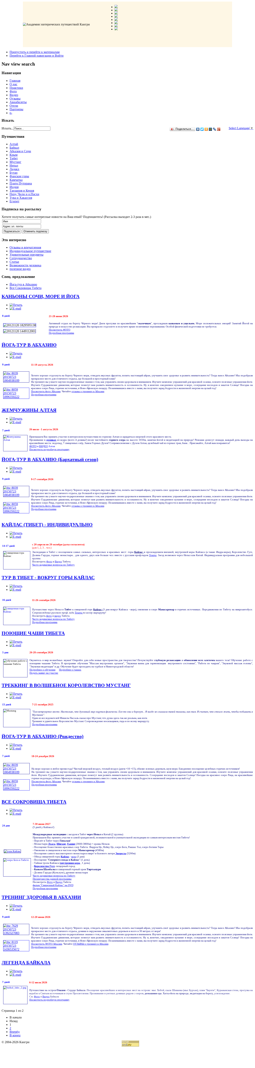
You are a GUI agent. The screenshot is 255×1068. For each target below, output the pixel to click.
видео (57, 615)
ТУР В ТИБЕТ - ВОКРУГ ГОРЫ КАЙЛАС (48, 577)
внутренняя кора (70, 862)
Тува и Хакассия (21, 197)
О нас (13, 84)
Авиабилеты (18, 102)
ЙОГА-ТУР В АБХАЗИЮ (29, 345)
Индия (14, 187)
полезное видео (20, 269)
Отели (14, 105)
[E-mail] (15, 308)
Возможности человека (25, 265)
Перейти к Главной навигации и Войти (37, 55)
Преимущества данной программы (52, 878)
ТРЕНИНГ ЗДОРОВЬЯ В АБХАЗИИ (41, 897)
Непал (14, 165)
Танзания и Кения (22, 190)
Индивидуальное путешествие (30, 251)
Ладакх (14, 169)
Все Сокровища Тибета (25, 288)
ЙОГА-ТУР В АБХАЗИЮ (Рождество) (42, 736)
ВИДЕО (43, 446)
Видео (14, 95)
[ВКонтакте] (198, 129)
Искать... (8, 128)
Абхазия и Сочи (20, 151)
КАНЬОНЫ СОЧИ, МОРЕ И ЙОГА (40, 296)
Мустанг (15, 162)
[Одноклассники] (206, 129)
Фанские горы (19, 176)
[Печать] (16, 305)
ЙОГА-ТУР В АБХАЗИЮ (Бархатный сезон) (50, 459)
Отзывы (15, 98)
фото (49, 615)
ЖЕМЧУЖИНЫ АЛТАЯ (29, 410)
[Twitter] (202, 129)
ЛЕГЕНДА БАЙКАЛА (26, 962)
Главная (15, 80)
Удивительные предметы (26, 254)
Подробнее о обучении (42, 669)
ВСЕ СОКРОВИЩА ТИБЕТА (34, 801)
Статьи (14, 261)
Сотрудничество (21, 258)
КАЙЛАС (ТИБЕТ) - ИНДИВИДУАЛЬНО (47, 524)
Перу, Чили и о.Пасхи (24, 194)
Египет (14, 201)
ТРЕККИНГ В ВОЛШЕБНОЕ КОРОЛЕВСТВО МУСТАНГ (66, 685)
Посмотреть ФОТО (59, 329)
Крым (14, 154)
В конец (15, 1035)
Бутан (14, 172)
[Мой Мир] (210, 129)
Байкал (14, 147)
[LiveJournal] (215, 129)
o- (11, 113)
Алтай (14, 144)
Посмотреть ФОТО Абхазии (46, 943)
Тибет (14, 158)
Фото (13, 91)
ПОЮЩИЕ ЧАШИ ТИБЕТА (33, 633)
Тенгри (153, 555)
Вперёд (15, 1031)
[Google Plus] (219, 129)
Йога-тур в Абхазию (23, 284)
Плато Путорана (21, 183)
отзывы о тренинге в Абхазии (88, 391)
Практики (16, 87)
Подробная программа (61, 332)
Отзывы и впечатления (25, 247)
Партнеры (16, 109)
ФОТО (32, 446)
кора (73, 856)
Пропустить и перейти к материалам (35, 52)
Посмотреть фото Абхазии (46, 391)
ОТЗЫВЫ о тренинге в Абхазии (90, 943)
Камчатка (16, 180)
